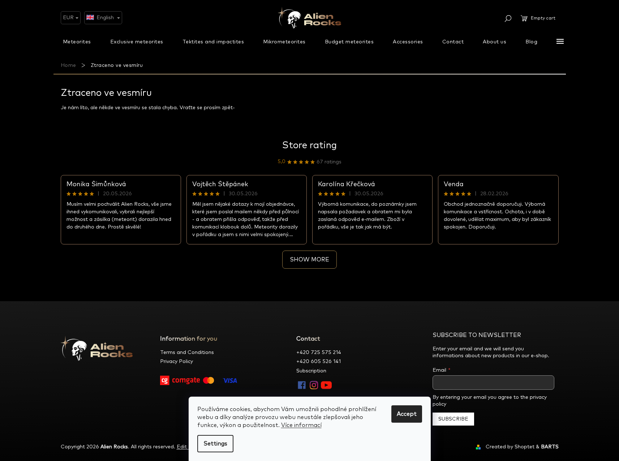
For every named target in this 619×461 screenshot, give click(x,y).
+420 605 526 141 (318, 361)
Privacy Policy (176, 361)
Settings (215, 444)
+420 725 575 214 (318, 352)
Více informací (301, 425)
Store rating (309, 145)
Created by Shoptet (510, 446)
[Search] (508, 18)
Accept (407, 414)
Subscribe (453, 419)
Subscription (311, 371)
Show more (309, 259)
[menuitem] (77, 41)
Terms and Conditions (187, 352)
